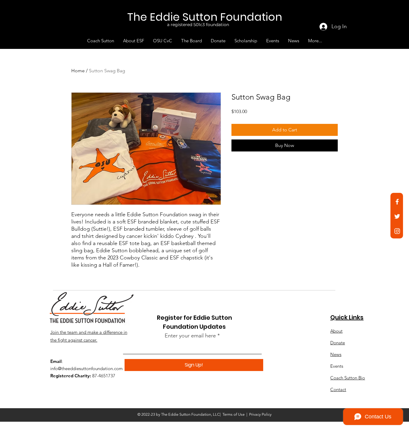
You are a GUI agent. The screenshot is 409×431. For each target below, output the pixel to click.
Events (336, 366)
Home (78, 70)
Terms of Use (233, 414)
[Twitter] (397, 216)
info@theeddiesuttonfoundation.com (86, 368)
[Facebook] (397, 201)
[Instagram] (397, 231)
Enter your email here (190, 335)
